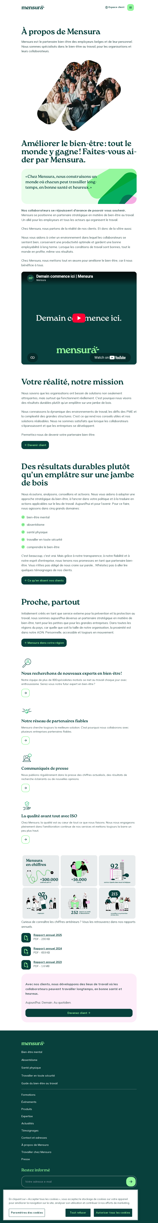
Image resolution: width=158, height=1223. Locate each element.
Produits (26, 1109)
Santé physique (31, 1067)
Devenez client (77, 1013)
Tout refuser (78, 1212)
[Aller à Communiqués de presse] (25, 788)
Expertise (27, 1116)
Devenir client (37, 445)
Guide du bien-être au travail (39, 1083)
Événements (28, 1102)
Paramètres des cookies (27, 1212)
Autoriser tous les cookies (113, 1212)
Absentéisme (29, 1060)
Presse (25, 1159)
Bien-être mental (31, 1052)
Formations (28, 1094)
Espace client (116, 7)
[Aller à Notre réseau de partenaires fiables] (25, 740)
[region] (70, 1205)
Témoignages (30, 1130)
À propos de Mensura (35, 1145)
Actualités (27, 1123)
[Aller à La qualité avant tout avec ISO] (25, 839)
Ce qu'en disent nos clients (46, 580)
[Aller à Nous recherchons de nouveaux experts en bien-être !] (25, 693)
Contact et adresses (34, 1137)
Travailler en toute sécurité (38, 1075)
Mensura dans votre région (46, 642)
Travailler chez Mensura (36, 1152)
